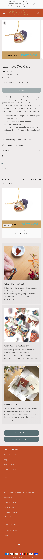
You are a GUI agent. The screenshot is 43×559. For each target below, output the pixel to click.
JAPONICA (18, 558)
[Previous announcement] (4, 4)
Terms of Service (10, 469)
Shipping (4, 74)
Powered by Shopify (27, 558)
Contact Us (8, 483)
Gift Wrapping (9, 507)
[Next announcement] (39, 4)
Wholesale (8, 517)
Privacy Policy (9, 464)
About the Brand (10, 455)
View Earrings (21, 439)
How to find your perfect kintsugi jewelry (19, 492)
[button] (4, 12)
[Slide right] (26, 62)
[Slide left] (17, 62)
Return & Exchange (11, 512)
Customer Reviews (11, 530)
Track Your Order (10, 502)
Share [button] (6, 163)
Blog (5, 460)
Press (6, 535)
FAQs (6, 488)
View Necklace (22, 433)
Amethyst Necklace (21, 231)
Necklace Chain (7, 78)
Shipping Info (9, 497)
